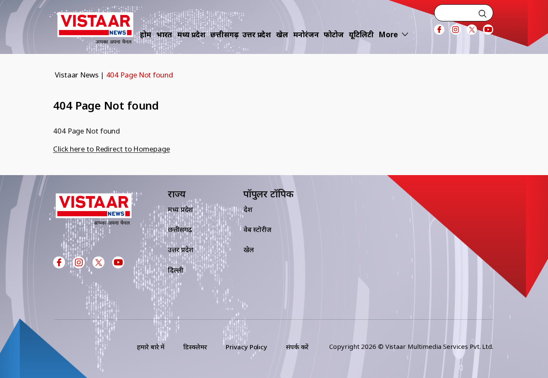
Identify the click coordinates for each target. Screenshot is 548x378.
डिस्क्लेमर (195, 346)
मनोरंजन (306, 34)
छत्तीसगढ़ (224, 34)
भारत (164, 34)
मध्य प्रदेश (191, 34)
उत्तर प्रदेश (256, 34)
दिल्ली (175, 270)
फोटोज (334, 34)
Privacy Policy (246, 346)
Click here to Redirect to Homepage (111, 149)
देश (248, 209)
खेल (282, 34)
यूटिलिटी (361, 34)
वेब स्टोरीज (257, 229)
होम (145, 34)
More (388, 34)
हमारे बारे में (150, 346)
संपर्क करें (297, 346)
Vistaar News (76, 75)
